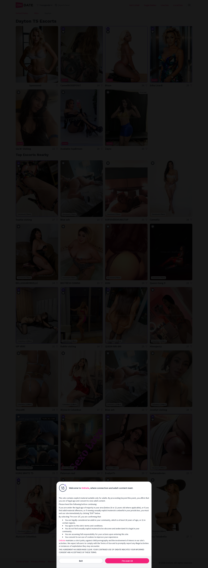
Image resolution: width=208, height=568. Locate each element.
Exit (81, 560)
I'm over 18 (127, 560)
